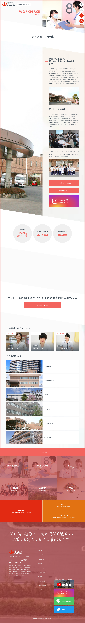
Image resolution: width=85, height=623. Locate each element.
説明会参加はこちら (64, 190)
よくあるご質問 (41, 572)
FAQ (71, 489)
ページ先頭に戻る (42, 452)
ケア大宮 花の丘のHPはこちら (64, 183)
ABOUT (42, 489)
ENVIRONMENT (14, 467)
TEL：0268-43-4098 (19, 560)
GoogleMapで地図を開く (42, 305)
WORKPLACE (42, 467)
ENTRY (21, 511)
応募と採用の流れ (42, 581)
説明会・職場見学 (42, 585)
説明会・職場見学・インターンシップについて (64, 516)
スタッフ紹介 (41, 568)
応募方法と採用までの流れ (63, 505)
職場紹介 (40, 563)
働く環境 (40, 576)
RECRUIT (14, 489)
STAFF (71, 467)
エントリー (40, 589)
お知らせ (40, 550)
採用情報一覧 (41, 559)
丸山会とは (40, 555)
